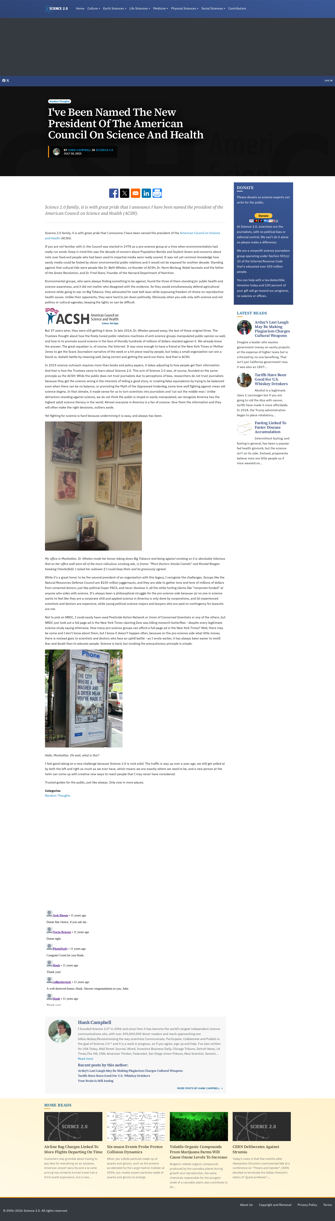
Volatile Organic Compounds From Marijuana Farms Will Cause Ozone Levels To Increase (198, 1152)
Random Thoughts (60, 101)
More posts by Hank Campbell (198, 1088)
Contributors (237, 8)
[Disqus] (135, 851)
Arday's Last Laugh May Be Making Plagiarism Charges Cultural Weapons (130, 1070)
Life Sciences (139, 8)
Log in (329, 80)
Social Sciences (212, 8)
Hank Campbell (79, 150)
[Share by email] (135, 193)
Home (80, 8)
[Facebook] (4, 80)
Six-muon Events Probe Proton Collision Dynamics (134, 1149)
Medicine (159, 8)
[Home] (57, 9)
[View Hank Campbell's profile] (56, 151)
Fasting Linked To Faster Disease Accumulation (270, 427)
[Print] (157, 193)
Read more (85, 1059)
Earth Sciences (113, 8)
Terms (327, 1205)
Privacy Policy (307, 1205)
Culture (92, 8)
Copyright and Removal (275, 1205)
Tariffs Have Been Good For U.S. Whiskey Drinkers (114, 1075)
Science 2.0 (104, 150)
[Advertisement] (167, 47)
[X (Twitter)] (7, 80)
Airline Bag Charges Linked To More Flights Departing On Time (73, 1149)
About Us (246, 1205)
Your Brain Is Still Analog (95, 1081)
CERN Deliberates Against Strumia (256, 1149)
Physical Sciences (183, 8)
